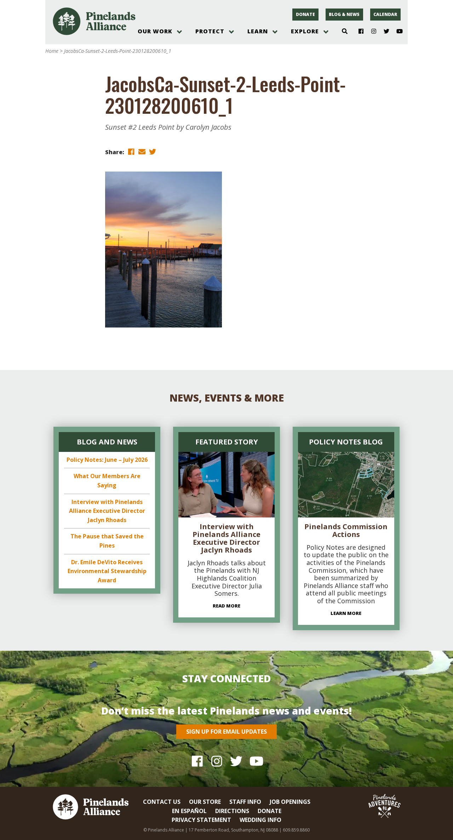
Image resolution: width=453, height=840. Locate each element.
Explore (305, 31)
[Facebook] (358, 32)
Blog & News (344, 14)
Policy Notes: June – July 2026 (107, 460)
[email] (141, 151)
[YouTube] (396, 32)
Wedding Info (260, 820)
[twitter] (152, 151)
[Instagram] (371, 32)
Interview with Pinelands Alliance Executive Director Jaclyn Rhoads (107, 511)
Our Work (155, 31)
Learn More (346, 613)
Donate (305, 14)
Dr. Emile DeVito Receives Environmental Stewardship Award (107, 571)
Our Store (205, 802)
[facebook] (131, 151)
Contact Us (161, 802)
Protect (209, 31)
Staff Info (245, 802)
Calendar (385, 14)
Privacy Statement (201, 820)
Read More (226, 606)
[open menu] (179, 32)
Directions (232, 811)
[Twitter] (383, 32)
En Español (189, 811)
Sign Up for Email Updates (226, 731)
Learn (257, 31)
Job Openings (290, 802)
